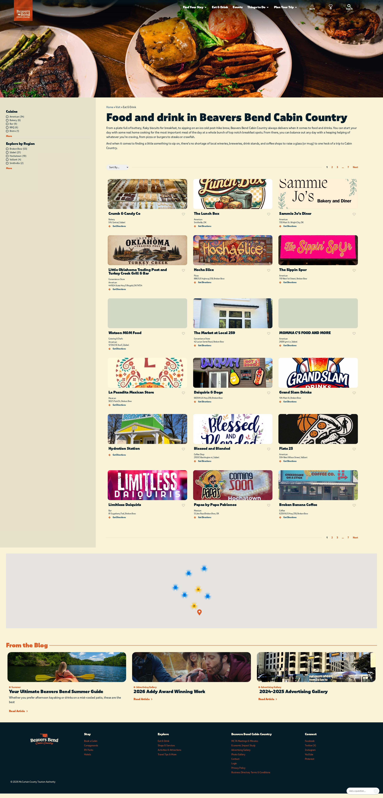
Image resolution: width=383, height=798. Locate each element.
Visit (117, 107)
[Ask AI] (376, 791)
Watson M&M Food (125, 333)
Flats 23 (286, 448)
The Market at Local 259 (214, 333)
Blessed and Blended (212, 448)
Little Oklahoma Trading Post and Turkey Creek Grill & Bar (137, 272)
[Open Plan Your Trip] (295, 7)
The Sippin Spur (293, 270)
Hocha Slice (204, 270)
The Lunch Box (206, 213)
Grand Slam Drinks (295, 392)
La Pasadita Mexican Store (131, 392)
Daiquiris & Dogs (208, 392)
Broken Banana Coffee (298, 505)
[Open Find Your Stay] (205, 7)
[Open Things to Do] (267, 7)
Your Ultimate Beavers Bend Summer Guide (56, 692)
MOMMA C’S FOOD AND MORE (305, 333)
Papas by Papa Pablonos (215, 505)
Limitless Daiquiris (124, 505)
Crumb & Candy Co (124, 213)
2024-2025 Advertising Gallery (293, 692)
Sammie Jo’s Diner (295, 213)
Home (109, 107)
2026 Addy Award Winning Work (169, 692)
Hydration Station (124, 448)
